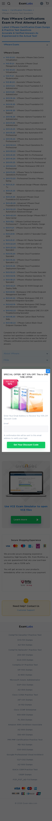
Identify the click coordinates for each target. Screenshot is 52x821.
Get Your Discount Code (26, 445)
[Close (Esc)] (48, 371)
